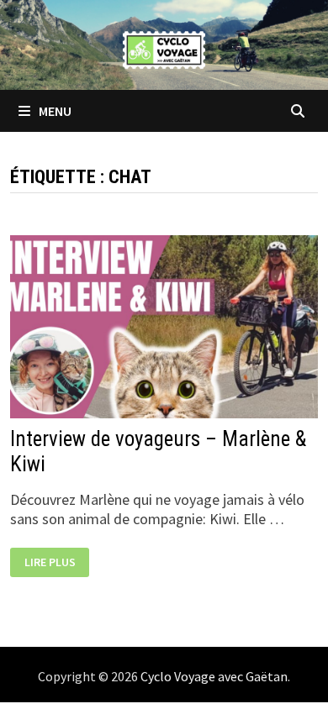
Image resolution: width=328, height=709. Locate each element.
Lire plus (55, 563)
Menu (53, 110)
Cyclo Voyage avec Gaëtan (214, 676)
